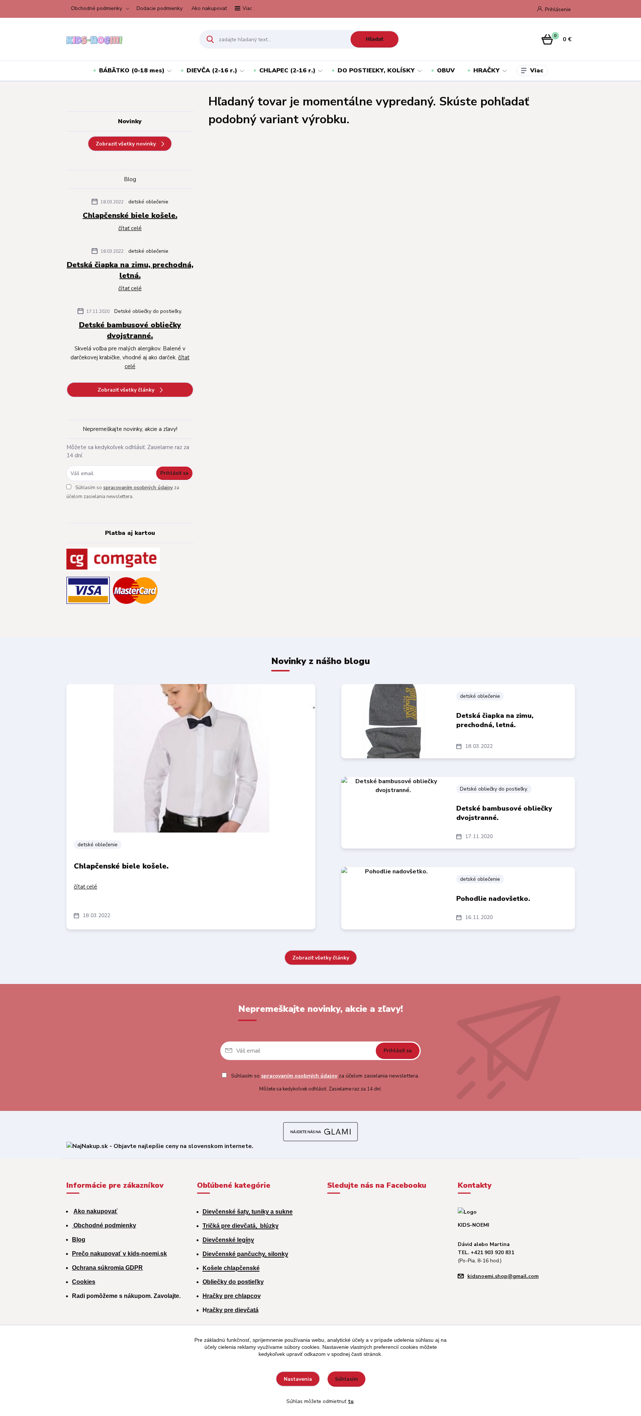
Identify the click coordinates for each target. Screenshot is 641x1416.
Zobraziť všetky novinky (126, 143)
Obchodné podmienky (96, 8)
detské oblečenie (148, 201)
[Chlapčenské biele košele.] (190, 758)
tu (351, 1401)
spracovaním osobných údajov (138, 487)
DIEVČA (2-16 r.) (212, 70)
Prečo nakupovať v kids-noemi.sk (119, 1253)
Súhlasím (346, 1379)
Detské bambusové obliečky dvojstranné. (130, 330)
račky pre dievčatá (233, 1310)
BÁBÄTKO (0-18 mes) (131, 70)
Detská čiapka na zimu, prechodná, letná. (130, 270)
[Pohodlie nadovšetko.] (393, 898)
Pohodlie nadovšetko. (493, 898)
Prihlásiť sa (174, 473)
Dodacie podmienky (160, 8)
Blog (78, 1239)
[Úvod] (126, 39)
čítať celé (130, 228)
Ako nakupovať (209, 8)
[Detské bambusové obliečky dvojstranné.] (393, 812)
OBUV (446, 70)
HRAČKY (486, 70)
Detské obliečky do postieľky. (148, 311)
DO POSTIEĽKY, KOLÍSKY (376, 70)
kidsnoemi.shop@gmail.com (503, 1276)
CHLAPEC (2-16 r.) (287, 70)
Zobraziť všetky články (126, 389)
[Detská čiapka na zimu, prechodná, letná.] (393, 721)
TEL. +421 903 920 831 (486, 1252)
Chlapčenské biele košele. (130, 215)
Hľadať (374, 39)
